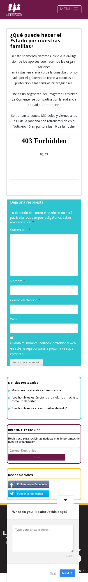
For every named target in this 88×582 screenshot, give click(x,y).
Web (13, 319)
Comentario (20, 229)
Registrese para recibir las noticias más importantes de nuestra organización (44, 440)
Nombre (17, 281)
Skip (53, 573)
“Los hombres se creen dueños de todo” (39, 408)
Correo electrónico (25, 300)
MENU (66, 8)
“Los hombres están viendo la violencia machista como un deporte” (45, 399)
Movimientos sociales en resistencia (36, 390)
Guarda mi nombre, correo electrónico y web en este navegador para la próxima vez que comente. (43, 348)
